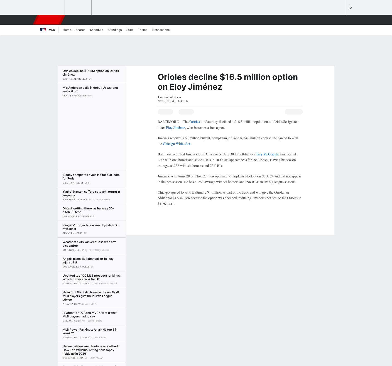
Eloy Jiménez (175, 127)
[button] (340, 20)
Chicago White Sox (177, 143)
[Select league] (51, 7)
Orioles (194, 121)
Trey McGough (267, 154)
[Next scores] (350, 7)
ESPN (49, 20)
